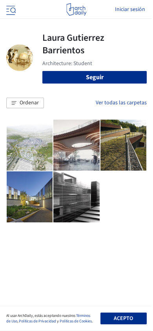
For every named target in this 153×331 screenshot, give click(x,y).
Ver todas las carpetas (121, 103)
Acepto (123, 318)
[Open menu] (10, 9)
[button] (25, 103)
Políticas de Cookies (76, 321)
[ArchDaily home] (76, 9)
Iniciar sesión (130, 9)
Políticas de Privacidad (37, 321)
